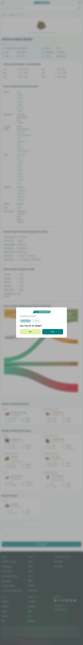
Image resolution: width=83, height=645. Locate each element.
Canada (36, 321)
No (30, 332)
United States (25, 321)
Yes (52, 332)
